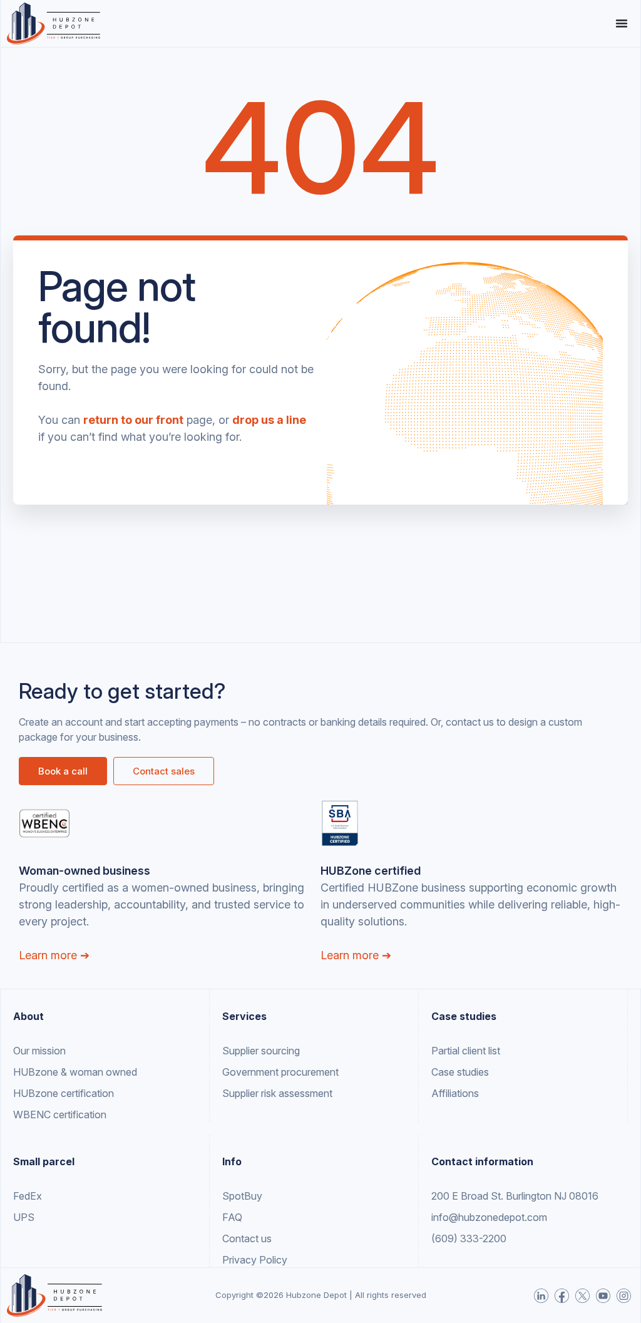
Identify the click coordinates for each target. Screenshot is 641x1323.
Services (244, 1016)
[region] (162, 1224)
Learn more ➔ (54, 955)
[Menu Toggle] (621, 23)
